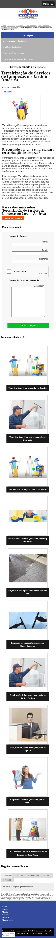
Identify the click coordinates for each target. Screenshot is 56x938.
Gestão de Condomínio (12, 47)
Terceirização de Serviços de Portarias (18, 59)
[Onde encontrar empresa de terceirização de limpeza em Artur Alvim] (27, 829)
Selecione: (7, 875)
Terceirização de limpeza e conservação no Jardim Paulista (28, 696)
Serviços (28, 35)
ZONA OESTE (33, 875)
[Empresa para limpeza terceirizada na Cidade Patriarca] (27, 620)
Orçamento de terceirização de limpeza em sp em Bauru (27, 540)
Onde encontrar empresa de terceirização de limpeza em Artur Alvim (28, 853)
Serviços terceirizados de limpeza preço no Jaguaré (27, 749)
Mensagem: (39, 286)
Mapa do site (7, 920)
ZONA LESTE (20, 875)
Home (4, 907)
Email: (45, 250)
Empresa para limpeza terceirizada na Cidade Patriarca (27, 644)
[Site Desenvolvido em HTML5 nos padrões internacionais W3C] (8, 935)
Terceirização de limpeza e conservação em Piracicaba (27, 438)
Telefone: (43, 259)
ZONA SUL (46, 875)
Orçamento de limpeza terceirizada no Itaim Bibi (27, 592)
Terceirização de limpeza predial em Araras (28, 489)
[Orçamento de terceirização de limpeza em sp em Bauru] (27, 516)
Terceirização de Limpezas (13, 53)
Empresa (5, 909)
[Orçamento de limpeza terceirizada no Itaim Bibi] (27, 568)
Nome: (45, 242)
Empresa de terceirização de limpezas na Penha (27, 801)
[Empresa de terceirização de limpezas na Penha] (27, 777)
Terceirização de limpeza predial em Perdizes (27, 388)
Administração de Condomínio (15, 41)
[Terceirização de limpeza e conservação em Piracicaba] (27, 414)
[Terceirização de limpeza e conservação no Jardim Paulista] (27, 672)
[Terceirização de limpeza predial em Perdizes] (27, 365)
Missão (5, 912)
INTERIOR (7, 880)
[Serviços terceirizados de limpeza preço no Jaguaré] (27, 725)
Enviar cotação (28, 325)
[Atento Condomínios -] (28, 14)
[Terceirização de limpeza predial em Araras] (27, 467)
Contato (5, 917)
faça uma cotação (13, 218)
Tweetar (7, 91)
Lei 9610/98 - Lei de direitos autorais (38, 899)
